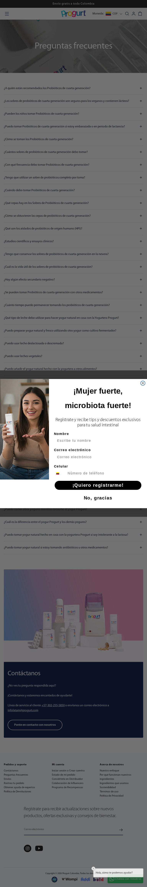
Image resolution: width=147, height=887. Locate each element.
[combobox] (60, 473)
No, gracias (98, 497)
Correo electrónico (72, 450)
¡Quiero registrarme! (98, 485)
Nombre (61, 434)
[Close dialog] (143, 383)
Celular (61, 466)
